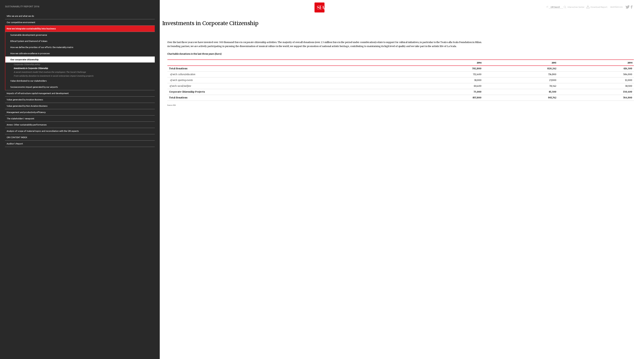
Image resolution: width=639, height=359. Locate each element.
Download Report (599, 7)
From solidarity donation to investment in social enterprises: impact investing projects (53, 76)
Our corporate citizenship (24, 59)
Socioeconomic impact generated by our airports (34, 87)
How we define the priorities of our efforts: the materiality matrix (41, 47)
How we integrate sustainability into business (31, 28)
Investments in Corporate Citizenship (31, 68)
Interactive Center (576, 7)
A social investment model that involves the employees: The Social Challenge (50, 72)
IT (547, 7)
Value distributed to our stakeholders (28, 81)
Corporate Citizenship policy (27, 64)
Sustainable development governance (28, 35)
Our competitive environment (21, 22)
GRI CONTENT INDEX (17, 137)
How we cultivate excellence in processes (30, 53)
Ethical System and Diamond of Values (28, 41)
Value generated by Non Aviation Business (27, 106)
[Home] (319, 6)
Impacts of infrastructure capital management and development (38, 93)
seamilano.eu (616, 7)
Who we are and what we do (20, 16)
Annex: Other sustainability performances (27, 124)
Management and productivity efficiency (26, 112)
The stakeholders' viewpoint (20, 118)
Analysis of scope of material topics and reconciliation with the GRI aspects (43, 131)
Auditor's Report (15, 143)
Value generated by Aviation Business (25, 99)
